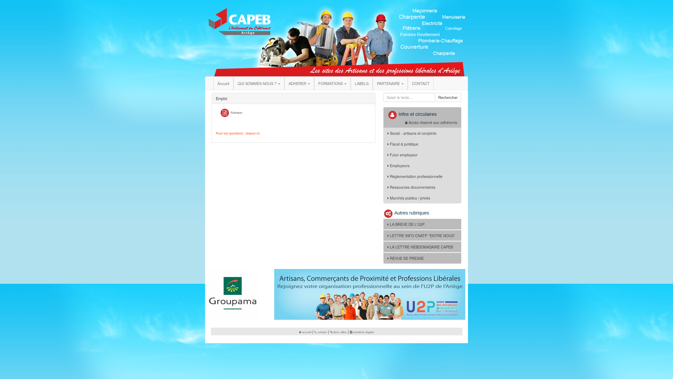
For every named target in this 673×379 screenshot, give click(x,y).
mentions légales (363, 332)
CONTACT (421, 83)
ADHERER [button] (298, 83)
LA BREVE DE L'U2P (407, 224)
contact (322, 332)
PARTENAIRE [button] (389, 83)
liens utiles (340, 332)
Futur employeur (403, 154)
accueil (306, 332)
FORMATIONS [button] (331, 83)
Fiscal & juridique (404, 144)
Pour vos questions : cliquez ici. (238, 133)
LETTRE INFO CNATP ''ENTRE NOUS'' (422, 235)
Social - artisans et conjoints (413, 133)
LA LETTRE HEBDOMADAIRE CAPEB (421, 247)
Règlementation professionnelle (416, 176)
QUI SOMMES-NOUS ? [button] (258, 83)
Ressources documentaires (412, 187)
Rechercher (448, 97)
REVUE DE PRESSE (407, 258)
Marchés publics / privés (410, 198)
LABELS (362, 83)
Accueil (223, 83)
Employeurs (400, 165)
